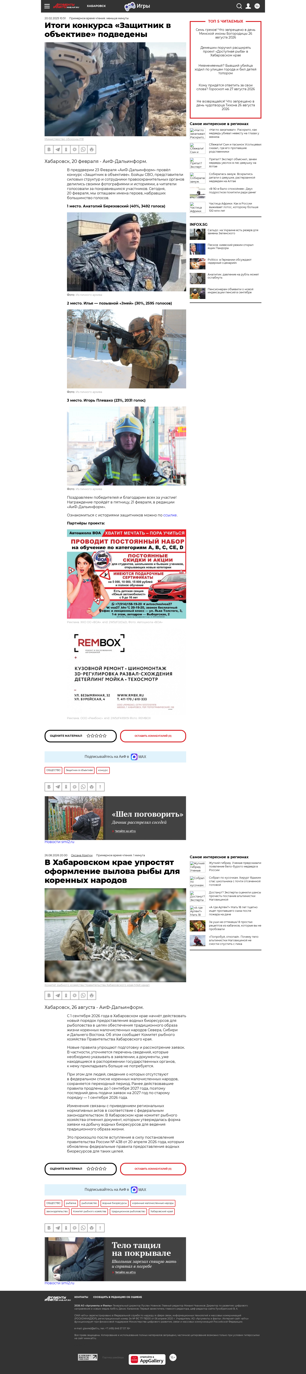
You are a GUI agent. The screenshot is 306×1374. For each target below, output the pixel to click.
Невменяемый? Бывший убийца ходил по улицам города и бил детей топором (225, 69)
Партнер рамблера (113, 1357)
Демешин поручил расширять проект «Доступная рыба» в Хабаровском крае (225, 51)
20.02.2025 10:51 (55, 18)
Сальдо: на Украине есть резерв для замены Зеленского (233, 232)
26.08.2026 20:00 (56, 855)
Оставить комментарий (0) (153, 736)
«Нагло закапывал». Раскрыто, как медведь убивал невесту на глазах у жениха (234, 133)
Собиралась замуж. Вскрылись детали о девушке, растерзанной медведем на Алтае (232, 177)
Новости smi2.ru (59, 842)
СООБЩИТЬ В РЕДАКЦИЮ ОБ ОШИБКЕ (117, 1297)
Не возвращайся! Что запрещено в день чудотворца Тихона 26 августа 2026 (225, 105)
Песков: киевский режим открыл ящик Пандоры (231, 246)
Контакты (81, 1297)
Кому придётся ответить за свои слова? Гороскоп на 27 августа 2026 (225, 87)
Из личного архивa (89, 294)
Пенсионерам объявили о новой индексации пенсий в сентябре (230, 291)
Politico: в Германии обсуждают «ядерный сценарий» (230, 261)
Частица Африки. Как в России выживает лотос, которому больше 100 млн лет (233, 207)
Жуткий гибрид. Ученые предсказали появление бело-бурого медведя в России (235, 866)
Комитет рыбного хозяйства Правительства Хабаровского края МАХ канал (97, 985)
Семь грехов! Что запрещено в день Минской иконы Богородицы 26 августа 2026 (225, 33)
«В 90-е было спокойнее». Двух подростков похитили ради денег (232, 190)
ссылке (170, 515)
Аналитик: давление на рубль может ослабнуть (233, 276)
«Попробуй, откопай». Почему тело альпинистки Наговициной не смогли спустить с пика (234, 940)
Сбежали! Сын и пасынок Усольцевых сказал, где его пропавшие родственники (235, 148)
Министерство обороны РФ (64, 139)
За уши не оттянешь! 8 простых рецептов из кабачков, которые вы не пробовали (235, 925)
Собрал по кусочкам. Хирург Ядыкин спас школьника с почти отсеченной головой (235, 881)
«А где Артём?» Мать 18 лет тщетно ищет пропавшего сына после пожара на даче (233, 910)
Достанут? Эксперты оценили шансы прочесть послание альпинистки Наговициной (235, 896)
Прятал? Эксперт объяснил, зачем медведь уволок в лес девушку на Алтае (233, 163)
